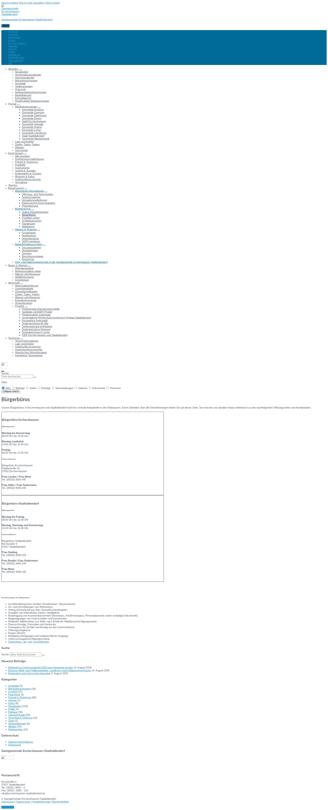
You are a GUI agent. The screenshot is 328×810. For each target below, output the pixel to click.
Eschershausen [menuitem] (17, 43)
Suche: (5, 373)
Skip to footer (52, 2)
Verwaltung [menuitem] (21, 182)
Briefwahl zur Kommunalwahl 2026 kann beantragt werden (40, 667)
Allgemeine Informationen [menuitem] (29, 191)
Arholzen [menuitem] (13, 31)
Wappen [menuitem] (19, 147)
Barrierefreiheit (60, 801)
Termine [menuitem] (12, 185)
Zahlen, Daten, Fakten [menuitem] (27, 144)
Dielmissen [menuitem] (14, 37)
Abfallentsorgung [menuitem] (24, 277)
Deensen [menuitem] (13, 34)
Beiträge (20, 388)
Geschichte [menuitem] (21, 150)
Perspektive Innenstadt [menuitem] (34, 320)
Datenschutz (23, 801)
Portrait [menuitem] (12, 103)
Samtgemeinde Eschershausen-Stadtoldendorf (27, 19)
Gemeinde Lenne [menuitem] (31, 130)
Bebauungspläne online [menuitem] (28, 271)
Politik (11, 709)
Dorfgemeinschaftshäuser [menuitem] (29, 159)
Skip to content (9, 2)
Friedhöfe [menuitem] (20, 164)
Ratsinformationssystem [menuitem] (28, 244)
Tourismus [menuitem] (14, 338)
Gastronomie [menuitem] (22, 167)
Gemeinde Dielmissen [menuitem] (34, 115)
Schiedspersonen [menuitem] (31, 220)
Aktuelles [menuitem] (13, 69)
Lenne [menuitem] (11, 51)
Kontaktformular (41, 801)
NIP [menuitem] (10, 63)
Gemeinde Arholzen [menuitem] (33, 109)
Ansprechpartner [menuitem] (31, 197)
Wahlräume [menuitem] (28, 226)
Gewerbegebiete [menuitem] (24, 288)
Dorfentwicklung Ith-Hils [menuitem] (35, 323)
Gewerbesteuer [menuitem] (30, 238)
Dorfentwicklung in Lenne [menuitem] (36, 332)
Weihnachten (15, 729)
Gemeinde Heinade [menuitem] (32, 124)
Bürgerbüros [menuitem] (29, 214)
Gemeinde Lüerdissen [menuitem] (34, 132)
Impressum (14, 744)
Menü (5, 25)
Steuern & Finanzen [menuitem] (26, 229)
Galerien (82, 388)
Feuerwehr (14, 694)
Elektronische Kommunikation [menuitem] (38, 203)
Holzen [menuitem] (12, 49)
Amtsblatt (13, 685)
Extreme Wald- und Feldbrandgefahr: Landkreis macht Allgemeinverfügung (49, 670)
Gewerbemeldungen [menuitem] (26, 291)
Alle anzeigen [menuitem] (22, 156)
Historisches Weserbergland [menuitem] (31, 352)
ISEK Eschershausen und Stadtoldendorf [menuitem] (44, 335)
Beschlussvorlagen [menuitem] (32, 256)
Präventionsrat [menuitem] (30, 205)
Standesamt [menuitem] (28, 223)
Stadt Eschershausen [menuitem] (34, 121)
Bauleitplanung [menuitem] (23, 95)
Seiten (33, 388)
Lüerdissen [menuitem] (14, 54)
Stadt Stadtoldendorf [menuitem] (33, 135)
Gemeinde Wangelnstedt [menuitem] (35, 138)
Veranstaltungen (64, 388)
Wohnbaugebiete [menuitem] (24, 268)
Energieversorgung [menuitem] (25, 300)
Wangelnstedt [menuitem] (15, 60)
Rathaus (13, 712)
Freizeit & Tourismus (19, 697)
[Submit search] (35, 377)
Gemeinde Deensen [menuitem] (33, 112)
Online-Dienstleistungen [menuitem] (35, 212)
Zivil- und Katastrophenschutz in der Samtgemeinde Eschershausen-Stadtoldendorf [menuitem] (61, 262)
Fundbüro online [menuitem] (31, 217)
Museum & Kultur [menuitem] (25, 176)
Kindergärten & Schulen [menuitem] (28, 173)
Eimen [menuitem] (11, 40)
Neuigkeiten (14, 706)
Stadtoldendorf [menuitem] (16, 57)
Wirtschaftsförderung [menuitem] (26, 285)
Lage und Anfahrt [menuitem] (24, 141)
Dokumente (99, 388)
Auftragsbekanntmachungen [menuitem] (30, 92)
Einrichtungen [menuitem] (15, 153)
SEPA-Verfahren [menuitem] (31, 241)
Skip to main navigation (31, 2)
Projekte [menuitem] (19, 306)
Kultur (11, 703)
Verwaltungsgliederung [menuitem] (34, 200)
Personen (115, 388)
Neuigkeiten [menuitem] (21, 71)
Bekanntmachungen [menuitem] (26, 80)
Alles (8, 388)
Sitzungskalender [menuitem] (24, 77)
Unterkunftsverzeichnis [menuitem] (28, 179)
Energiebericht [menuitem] (23, 98)
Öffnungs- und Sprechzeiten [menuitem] (37, 194)
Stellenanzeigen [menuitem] (24, 86)
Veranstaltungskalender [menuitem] (28, 74)
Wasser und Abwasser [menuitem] (27, 274)
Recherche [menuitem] (28, 259)
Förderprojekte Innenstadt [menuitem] (36, 314)
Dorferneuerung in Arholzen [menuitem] (37, 326)
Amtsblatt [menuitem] (20, 83)
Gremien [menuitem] (27, 253)
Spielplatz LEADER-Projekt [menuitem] (37, 311)
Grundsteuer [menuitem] (29, 232)
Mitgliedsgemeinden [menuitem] (26, 106)
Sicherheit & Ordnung (20, 717)
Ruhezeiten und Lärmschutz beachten (29, 673)
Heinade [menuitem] (12, 46)
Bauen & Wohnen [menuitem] (18, 265)
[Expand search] (2, 371)
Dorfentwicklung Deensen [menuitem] (36, 329)
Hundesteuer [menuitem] (29, 235)
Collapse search (11, 391)
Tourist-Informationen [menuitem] (26, 340)
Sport (11, 720)
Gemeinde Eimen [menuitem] (31, 118)
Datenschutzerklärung (20, 741)
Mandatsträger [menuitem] (30, 250)
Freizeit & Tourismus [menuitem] (26, 161)
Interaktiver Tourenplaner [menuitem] (29, 355)
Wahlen (12, 726)
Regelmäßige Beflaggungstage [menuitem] (32, 100)
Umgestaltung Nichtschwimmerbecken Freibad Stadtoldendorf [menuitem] (56, 317)
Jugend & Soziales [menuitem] (25, 170)
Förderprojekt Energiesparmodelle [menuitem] (41, 308)
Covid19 (12, 691)
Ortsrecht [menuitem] (20, 89)
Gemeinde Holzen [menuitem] (32, 127)
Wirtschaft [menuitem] (13, 282)
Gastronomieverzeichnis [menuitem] (28, 349)
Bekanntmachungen (19, 688)
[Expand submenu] (20, 69)
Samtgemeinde (16, 714)
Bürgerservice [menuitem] (16, 188)
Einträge (46, 388)
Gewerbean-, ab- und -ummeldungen (28, 641)
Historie (12, 700)
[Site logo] (10, 14)
